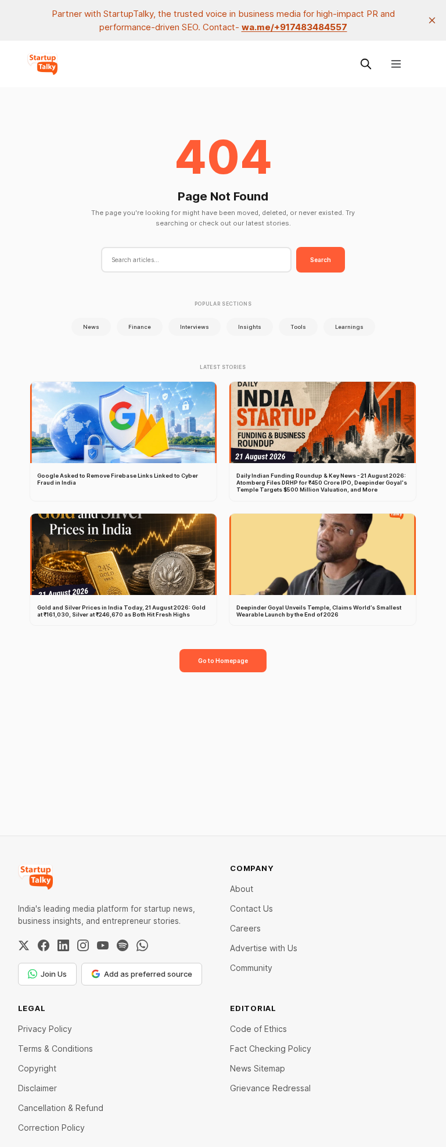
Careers (245, 928)
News (91, 327)
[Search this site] (366, 64)
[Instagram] (83, 945)
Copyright (37, 1068)
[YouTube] (103, 945)
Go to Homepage (223, 660)
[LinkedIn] (63, 945)
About (241, 889)
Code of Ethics (258, 1029)
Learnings (349, 327)
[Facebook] (43, 945)
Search (320, 259)
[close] (432, 20)
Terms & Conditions (55, 1048)
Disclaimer (37, 1088)
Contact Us (251, 908)
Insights (249, 327)
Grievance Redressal (270, 1088)
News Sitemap (257, 1068)
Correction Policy (51, 1127)
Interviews (194, 327)
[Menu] (396, 64)
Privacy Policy (45, 1029)
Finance (139, 327)
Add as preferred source (148, 973)
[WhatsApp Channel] (142, 945)
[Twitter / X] (24, 945)
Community (251, 968)
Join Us (54, 973)
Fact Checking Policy (270, 1048)
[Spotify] (122, 945)
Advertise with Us (263, 948)
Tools (298, 327)
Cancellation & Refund (60, 1108)
